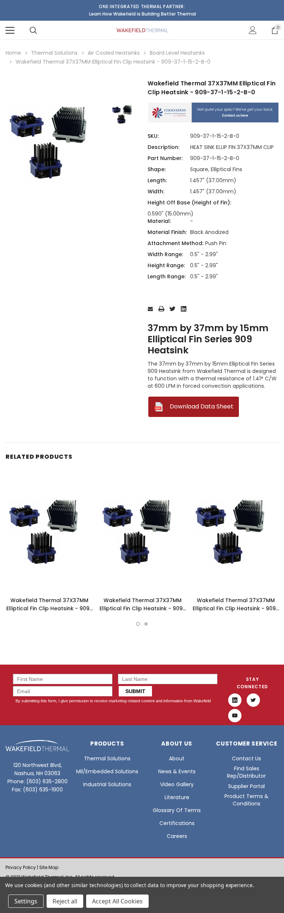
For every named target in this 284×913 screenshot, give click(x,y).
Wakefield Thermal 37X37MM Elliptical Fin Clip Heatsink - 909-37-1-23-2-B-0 (142, 608)
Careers (177, 836)
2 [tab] (146, 624)
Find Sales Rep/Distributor (246, 772)
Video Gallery (177, 784)
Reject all (65, 901)
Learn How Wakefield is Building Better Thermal (142, 14)
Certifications (177, 823)
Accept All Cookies (117, 901)
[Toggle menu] (10, 30)
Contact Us (246, 758)
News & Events (177, 771)
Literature (177, 797)
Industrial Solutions (107, 784)
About (177, 758)
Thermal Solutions (107, 758)
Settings (25, 901)
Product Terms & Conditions (246, 799)
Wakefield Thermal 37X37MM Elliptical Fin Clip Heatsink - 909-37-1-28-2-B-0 (236, 608)
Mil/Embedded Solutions (107, 771)
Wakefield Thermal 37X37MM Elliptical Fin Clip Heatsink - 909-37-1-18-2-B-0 (49, 608)
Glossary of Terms (177, 810)
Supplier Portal (246, 786)
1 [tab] (138, 624)
